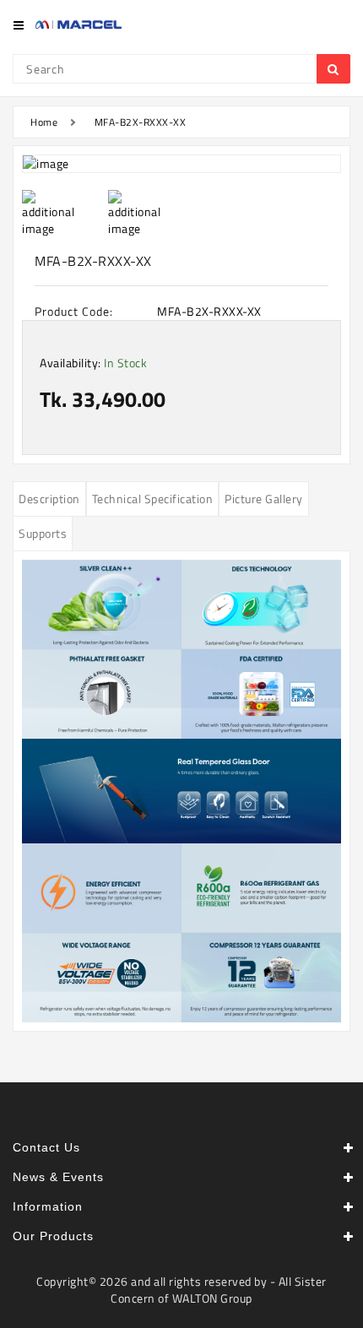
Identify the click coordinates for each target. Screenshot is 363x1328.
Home (43, 122)
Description (49, 498)
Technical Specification (153, 498)
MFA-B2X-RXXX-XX (141, 122)
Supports (43, 533)
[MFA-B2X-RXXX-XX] (181, 163)
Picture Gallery (264, 498)
